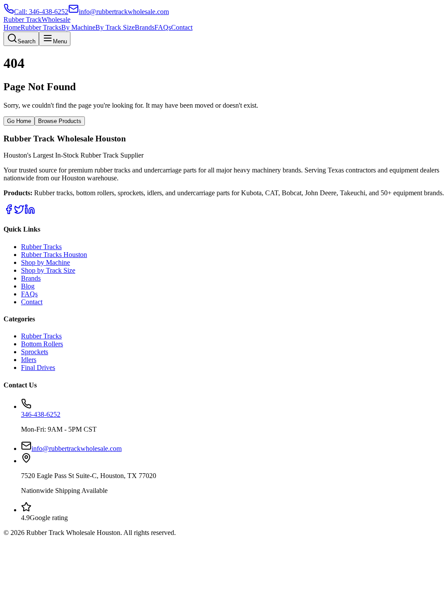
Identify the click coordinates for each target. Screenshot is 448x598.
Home (12, 27)
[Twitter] (19, 212)
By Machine (78, 27)
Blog (28, 286)
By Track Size (115, 27)
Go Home (19, 121)
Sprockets (34, 351)
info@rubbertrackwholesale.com (77, 448)
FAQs (162, 27)
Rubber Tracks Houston (54, 254)
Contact (181, 27)
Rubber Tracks (41, 27)
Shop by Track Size (48, 270)
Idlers (28, 359)
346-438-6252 (40, 414)
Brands (144, 27)
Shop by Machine (45, 262)
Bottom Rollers (42, 344)
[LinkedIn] (29, 212)
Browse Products (59, 121)
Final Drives (38, 367)
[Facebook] (9, 212)
